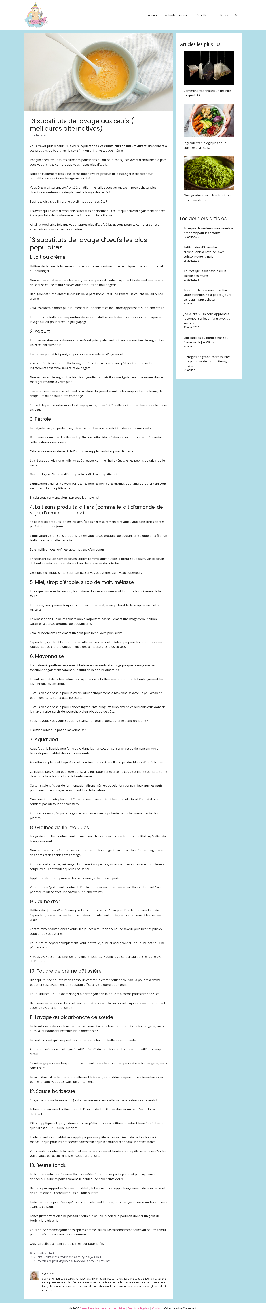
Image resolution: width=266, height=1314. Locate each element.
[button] (237, 14)
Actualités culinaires (177, 15)
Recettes (202, 15)
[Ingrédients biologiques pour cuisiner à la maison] (209, 135)
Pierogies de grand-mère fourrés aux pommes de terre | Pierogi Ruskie (207, 361)
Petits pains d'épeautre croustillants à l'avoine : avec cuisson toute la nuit (204, 251)
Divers (224, 15)
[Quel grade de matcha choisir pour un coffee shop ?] (209, 188)
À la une (153, 15)
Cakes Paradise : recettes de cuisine (102, 1308)
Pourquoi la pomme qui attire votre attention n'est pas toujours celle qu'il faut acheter (207, 294)
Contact (157, 1308)
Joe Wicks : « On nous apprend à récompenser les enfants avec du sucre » (207, 318)
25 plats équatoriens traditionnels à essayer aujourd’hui (67, 1257)
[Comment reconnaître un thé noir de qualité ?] (209, 83)
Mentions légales (138, 1308)
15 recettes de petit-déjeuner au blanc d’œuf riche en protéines (72, 1261)
